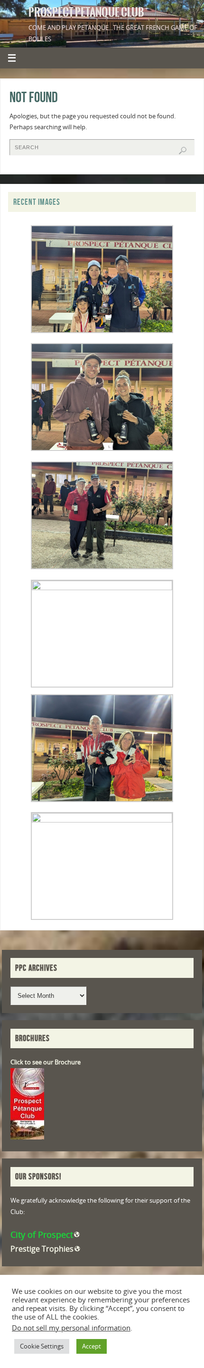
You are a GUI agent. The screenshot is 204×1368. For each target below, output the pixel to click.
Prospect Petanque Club (86, 12)
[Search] (182, 150)
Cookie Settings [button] (42, 1346)
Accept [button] (91, 1346)
